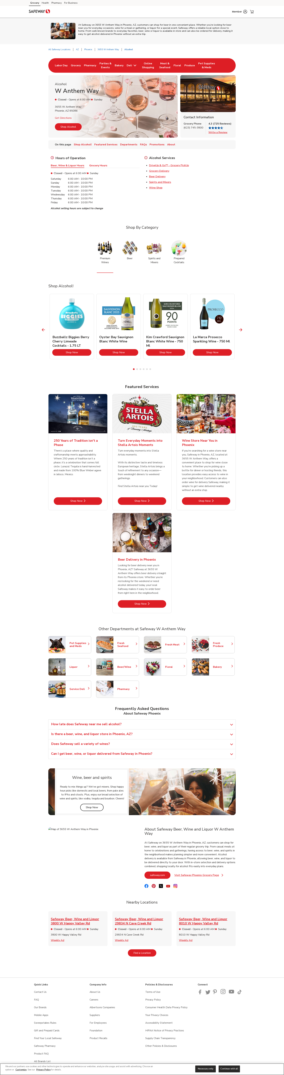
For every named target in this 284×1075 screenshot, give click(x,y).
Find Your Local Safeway (48, 1038)
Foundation (96, 1030)
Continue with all (229, 1068)
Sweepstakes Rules (45, 1022)
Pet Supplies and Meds (79, 644)
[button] (239, 11)
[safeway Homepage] (39, 11)
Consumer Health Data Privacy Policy (166, 1007)
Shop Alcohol (68, 127)
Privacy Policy (153, 999)
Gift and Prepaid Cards (46, 1030)
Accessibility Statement (159, 1022)
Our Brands (40, 1007)
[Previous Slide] (43, 329)
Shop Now (78, 352)
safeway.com (160, 875)
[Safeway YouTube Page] (231, 993)
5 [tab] (147, 369)
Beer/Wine (126, 667)
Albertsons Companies (102, 1007)
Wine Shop (155, 188)
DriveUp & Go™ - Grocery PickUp (169, 165)
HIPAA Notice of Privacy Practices (164, 1030)
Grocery (34, 2)
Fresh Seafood (126, 644)
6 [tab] (150, 369)
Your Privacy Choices (156, 1015)
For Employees (98, 1022)
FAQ (36, 999)
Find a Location (144, 953)
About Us (95, 992)
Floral (174, 667)
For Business (71, 2)
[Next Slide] (240, 329)
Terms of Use (152, 992)
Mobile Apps (41, 1015)
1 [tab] (134, 369)
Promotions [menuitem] (157, 144)
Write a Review (217, 132)
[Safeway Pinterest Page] (215, 993)
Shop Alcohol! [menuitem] (83, 144)
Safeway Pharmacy (45, 1046)
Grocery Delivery (159, 171)
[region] (142, 1069)
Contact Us (40, 992)
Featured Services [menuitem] (106, 144)
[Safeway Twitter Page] (208, 993)
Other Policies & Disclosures (161, 1046)
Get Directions (63, 118)
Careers (94, 999)
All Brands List (42, 1061)
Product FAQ (41, 1053)
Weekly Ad (57, 940)
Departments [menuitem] (128, 144)
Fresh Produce (222, 644)
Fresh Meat (174, 644)
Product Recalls (98, 1038)
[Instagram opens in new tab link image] (223, 993)
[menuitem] (61, 65)
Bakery (222, 667)
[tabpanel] (72, 326)
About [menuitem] (171, 144)
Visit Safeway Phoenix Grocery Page (198, 876)
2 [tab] (137, 369)
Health (45, 2)
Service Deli (79, 689)
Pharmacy (56, 2)
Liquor (79, 667)
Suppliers (95, 1015)
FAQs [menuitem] (143, 144)
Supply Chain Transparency (160, 1038)
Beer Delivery (157, 176)
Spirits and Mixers (160, 182)
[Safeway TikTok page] (239, 993)
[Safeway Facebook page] (201, 993)
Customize (21, 1069)
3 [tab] (140, 369)
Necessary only (205, 1068)
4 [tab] (143, 369)
